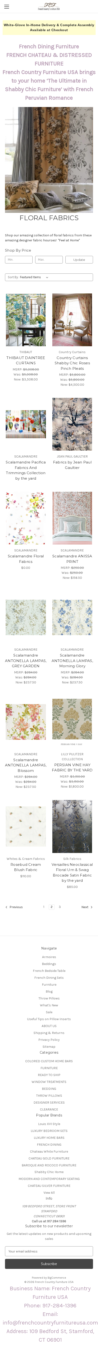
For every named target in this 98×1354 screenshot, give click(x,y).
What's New (49, 1005)
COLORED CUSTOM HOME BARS (49, 1061)
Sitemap (49, 1047)
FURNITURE (49, 1068)
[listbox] (35, 277)
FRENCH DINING (49, 1145)
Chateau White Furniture (49, 1151)
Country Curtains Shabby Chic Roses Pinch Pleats (72, 363)
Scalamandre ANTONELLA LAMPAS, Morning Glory (72, 660)
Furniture (49, 985)
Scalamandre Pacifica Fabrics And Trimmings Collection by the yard (26, 470)
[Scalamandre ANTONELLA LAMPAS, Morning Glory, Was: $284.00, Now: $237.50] (72, 617)
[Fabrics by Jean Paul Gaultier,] (72, 424)
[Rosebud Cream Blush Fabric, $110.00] (26, 826)
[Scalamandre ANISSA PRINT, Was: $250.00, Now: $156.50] (72, 518)
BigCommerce (57, 1277)
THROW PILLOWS (49, 1096)
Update (79, 260)
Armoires (49, 957)
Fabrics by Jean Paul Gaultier (72, 465)
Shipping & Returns (49, 1033)
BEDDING (49, 1089)
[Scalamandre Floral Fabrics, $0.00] (26, 518)
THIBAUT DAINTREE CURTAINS (25, 360)
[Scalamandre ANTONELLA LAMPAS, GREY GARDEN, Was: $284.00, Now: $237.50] (26, 617)
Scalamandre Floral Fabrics (26, 559)
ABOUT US (49, 1026)
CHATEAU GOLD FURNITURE (49, 1158)
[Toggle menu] (6, 6)
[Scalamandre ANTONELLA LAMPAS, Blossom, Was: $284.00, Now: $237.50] (26, 722)
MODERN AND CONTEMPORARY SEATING (49, 1179)
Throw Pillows (49, 998)
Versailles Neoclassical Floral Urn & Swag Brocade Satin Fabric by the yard (72, 872)
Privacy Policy (49, 1040)
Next (85, 907)
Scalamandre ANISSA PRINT (72, 559)
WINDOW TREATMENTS (49, 1082)
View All (49, 1193)
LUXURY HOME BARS (49, 1138)
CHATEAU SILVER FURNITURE (49, 1186)
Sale (49, 1012)
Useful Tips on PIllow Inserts (49, 1019)
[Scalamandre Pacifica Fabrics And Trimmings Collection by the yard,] (26, 424)
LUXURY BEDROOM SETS (49, 1131)
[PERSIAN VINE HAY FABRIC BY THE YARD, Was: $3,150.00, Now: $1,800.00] (72, 722)
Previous (16, 907)
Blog (49, 991)
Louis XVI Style (49, 1124)
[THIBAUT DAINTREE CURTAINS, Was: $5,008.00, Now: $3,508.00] (26, 319)
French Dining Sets (49, 978)
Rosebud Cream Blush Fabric (25, 867)
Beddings (49, 964)
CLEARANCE (49, 1109)
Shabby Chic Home (49, 1172)
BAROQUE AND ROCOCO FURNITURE (49, 1165)
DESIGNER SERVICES (49, 1103)
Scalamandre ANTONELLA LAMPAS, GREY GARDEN (25, 660)
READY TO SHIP (49, 1075)
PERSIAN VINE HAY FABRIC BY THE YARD (72, 768)
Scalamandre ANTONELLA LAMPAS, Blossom (25, 765)
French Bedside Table (49, 971)
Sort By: (13, 277)
